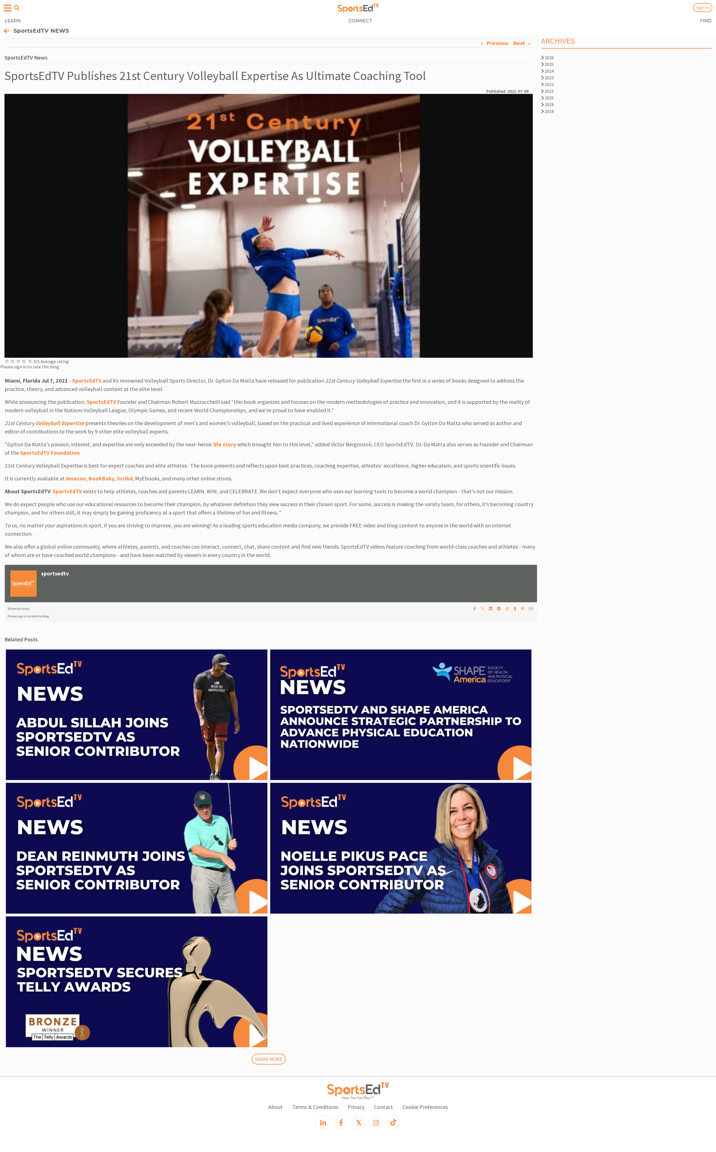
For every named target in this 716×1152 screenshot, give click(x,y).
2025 (549, 64)
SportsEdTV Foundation (50, 452)
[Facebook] (341, 1122)
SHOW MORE (268, 1059)
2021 (549, 91)
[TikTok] (393, 1122)
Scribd (125, 478)
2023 (549, 77)
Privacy (356, 1106)
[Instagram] (376, 1122)
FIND (706, 20)
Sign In (702, 7)
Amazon (76, 478)
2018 (549, 111)
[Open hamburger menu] (7, 8)
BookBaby (100, 478)
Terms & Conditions (315, 1106)
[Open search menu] (17, 8)
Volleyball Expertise (60, 422)
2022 (549, 84)
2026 (549, 57)
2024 (549, 71)
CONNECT (360, 20)
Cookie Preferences (425, 1106)
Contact (383, 1106)
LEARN (12, 20)
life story (224, 444)
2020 (549, 98)
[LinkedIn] (323, 1122)
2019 (549, 104)
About (275, 1106)
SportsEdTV (87, 380)
